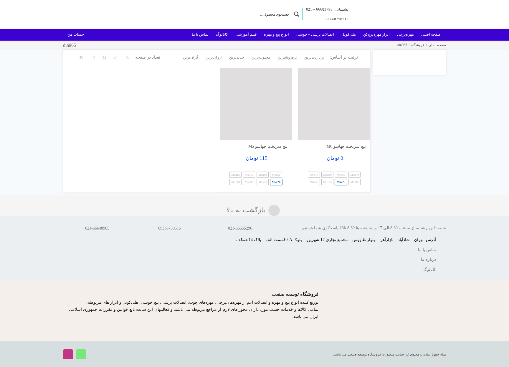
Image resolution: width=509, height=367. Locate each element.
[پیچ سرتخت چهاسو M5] (256, 104)
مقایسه (353, 133)
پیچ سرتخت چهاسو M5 (267, 146)
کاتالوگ (429, 269)
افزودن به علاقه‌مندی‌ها (308, 131)
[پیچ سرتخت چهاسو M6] (334, 104)
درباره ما (428, 259)
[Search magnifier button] (296, 14)
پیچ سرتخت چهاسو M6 (346, 146)
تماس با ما (427, 250)
